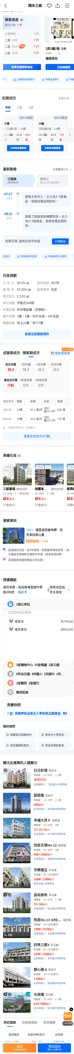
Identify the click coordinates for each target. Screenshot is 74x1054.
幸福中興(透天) (36, 1034)
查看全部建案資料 (37, 334)
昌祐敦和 (14, 1034)
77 (9, 504)
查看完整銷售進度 (22, 67)
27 (41, 504)
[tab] (8, 107)
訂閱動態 (60, 241)
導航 (21, 592)
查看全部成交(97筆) (37, 436)
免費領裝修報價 (59, 9)
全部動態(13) (61, 169)
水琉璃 (59, 1034)
